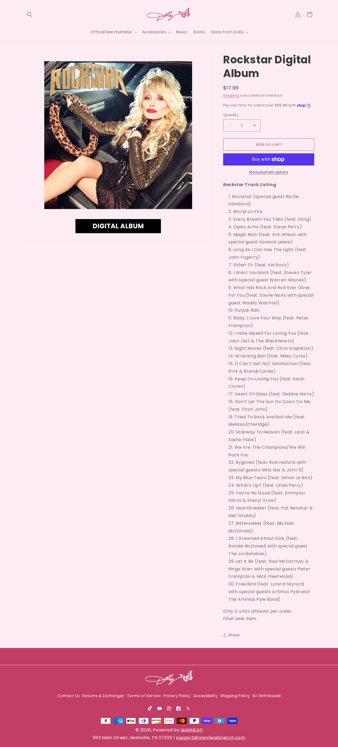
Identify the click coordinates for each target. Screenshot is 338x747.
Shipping (231, 95)
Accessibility (205, 696)
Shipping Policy (235, 696)
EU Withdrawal (267, 696)
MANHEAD (192, 730)
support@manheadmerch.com (210, 738)
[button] (29, 14)
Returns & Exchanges (103, 696)
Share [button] (234, 635)
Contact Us (68, 696)
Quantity (230, 114)
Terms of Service (144, 696)
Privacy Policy (176, 696)
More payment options (268, 172)
